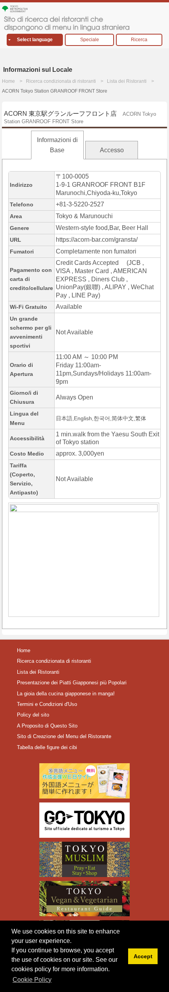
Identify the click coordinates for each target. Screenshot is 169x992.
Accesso (112, 150)
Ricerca (139, 39)
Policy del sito (33, 715)
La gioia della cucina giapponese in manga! (66, 694)
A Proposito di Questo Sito (47, 726)
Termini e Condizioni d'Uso (47, 704)
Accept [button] (143, 956)
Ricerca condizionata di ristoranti (61, 81)
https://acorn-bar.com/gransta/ (97, 239)
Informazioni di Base (57, 145)
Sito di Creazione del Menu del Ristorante (64, 736)
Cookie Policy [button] (32, 979)
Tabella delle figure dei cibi (47, 747)
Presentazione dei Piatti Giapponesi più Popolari (72, 683)
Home (8, 81)
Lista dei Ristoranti (127, 81)
